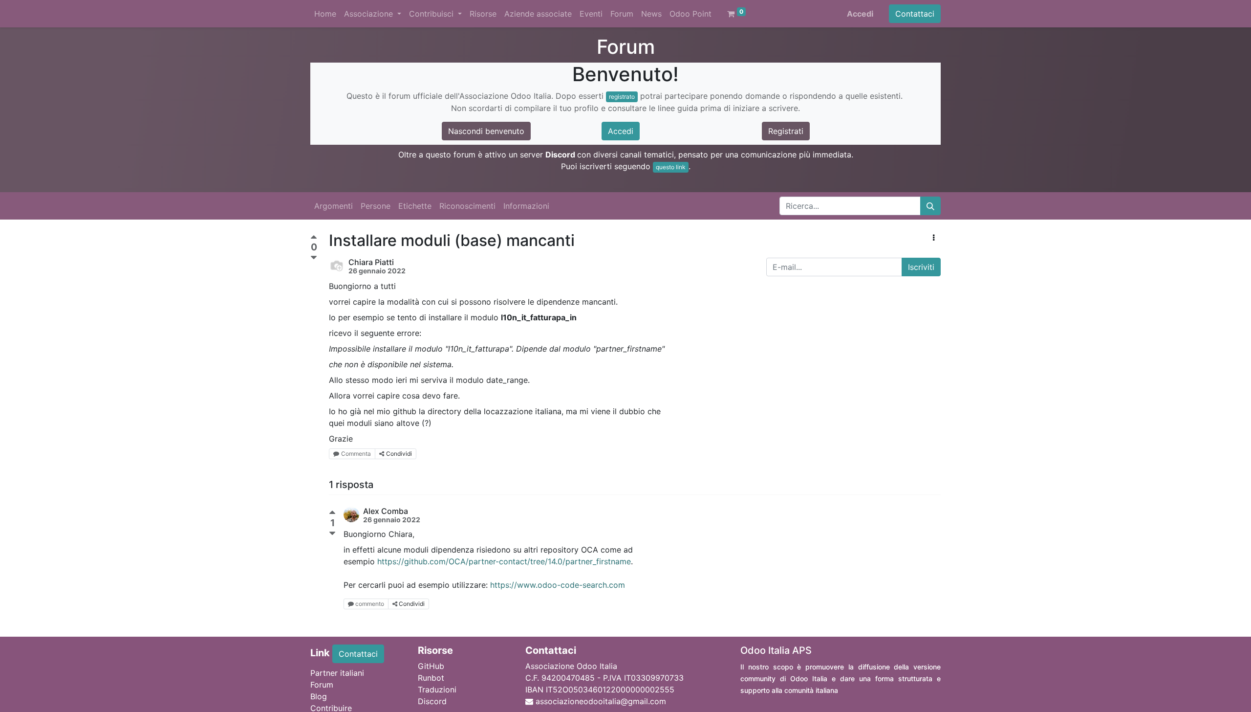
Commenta (356, 453)
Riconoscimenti (467, 206)
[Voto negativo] (313, 258)
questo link (671, 167)
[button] (934, 237)
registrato (622, 96)
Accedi (860, 14)
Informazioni (526, 206)
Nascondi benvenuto (486, 131)
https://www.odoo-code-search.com (557, 585)
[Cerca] (930, 206)
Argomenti (333, 206)
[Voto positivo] (313, 238)
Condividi (399, 453)
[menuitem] (325, 13)
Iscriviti (921, 267)
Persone (375, 206)
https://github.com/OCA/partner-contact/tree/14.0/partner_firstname (504, 561)
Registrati (785, 131)
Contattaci (914, 14)
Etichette (414, 206)
